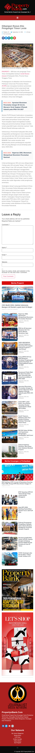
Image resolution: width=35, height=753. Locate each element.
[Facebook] (3, 726)
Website (4, 262)
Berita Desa (17, 735)
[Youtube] (9, 726)
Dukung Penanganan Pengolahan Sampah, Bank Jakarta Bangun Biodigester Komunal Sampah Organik (25, 526)
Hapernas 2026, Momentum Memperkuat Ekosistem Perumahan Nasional (17, 155)
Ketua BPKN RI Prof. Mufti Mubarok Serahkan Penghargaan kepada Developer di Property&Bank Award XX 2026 (25, 361)
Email (4, 254)
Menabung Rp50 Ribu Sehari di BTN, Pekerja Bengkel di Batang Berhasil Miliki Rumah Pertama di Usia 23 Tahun (25, 542)
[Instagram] (12, 726)
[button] (17, 17)
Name (4, 247)
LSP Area (17, 737)
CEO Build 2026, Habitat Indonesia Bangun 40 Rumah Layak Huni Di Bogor (17, 306)
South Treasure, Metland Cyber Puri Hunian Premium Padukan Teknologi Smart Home (24, 419)
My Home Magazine (18, 733)
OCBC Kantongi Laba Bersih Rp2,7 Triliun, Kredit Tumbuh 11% (25, 554)
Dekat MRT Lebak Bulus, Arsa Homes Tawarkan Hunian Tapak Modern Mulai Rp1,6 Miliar (24, 405)
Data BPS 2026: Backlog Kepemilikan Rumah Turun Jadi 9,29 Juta (25, 510)
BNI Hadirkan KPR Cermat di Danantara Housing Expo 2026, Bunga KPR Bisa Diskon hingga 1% (17, 482)
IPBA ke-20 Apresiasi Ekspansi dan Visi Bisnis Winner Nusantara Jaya (24, 330)
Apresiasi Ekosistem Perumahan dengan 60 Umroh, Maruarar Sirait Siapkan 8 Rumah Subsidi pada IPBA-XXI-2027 (25, 390)
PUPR (4, 86)
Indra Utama (17, 741)
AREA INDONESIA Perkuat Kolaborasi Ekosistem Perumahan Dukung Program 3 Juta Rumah (25, 346)
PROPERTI (5, 71)
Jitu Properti (17, 742)
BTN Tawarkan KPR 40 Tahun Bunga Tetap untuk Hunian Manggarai (25, 494)
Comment (6, 224)
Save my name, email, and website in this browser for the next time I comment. (16, 271)
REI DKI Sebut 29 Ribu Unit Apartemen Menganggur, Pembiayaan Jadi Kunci (25, 433)
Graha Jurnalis (17, 739)
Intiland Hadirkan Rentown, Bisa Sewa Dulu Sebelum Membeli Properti (25, 447)
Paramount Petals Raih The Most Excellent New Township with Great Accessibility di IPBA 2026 (25, 375)
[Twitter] (6, 726)
